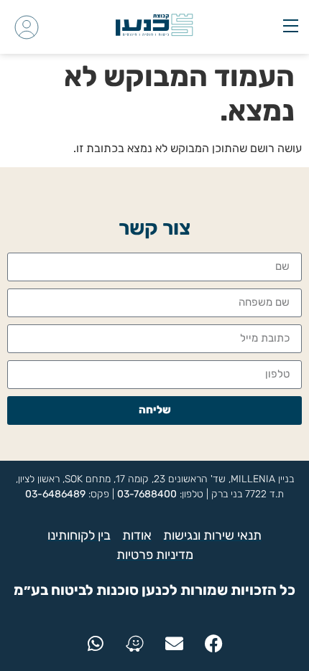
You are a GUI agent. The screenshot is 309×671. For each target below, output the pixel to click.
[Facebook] (214, 643)
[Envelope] (175, 643)
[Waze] (135, 643)
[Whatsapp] (96, 643)
